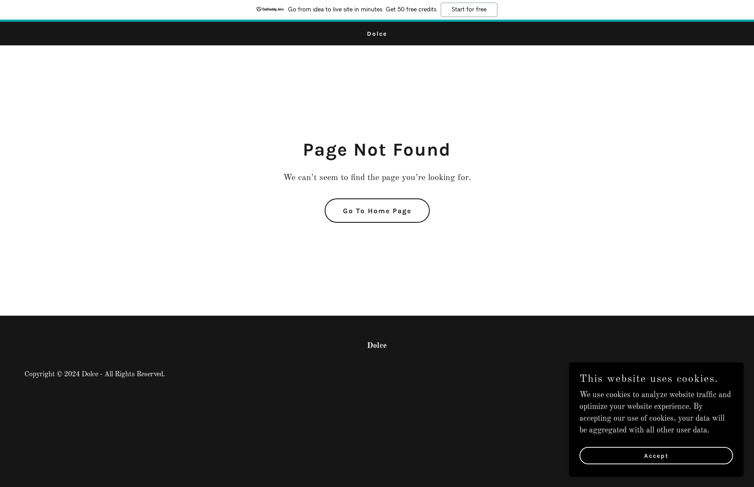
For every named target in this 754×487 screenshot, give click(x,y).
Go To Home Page (377, 211)
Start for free (469, 10)
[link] (377, 33)
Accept (656, 456)
